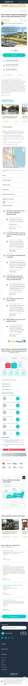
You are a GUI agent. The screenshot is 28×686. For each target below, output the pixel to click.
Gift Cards (3, 667)
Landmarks (4, 669)
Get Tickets (14, 55)
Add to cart (14, 454)
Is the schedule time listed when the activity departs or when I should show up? (15, 277)
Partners (3, 660)
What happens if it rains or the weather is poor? (15, 320)
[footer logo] (14, 674)
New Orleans (4, 10)
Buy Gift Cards (14, 504)
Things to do (10, 10)
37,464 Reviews (12, 6)
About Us (3, 657)
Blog (2, 662)
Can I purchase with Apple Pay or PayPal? (15, 256)
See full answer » (13, 224)
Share (21, 75)
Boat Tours (16, 10)
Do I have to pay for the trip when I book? (14, 299)
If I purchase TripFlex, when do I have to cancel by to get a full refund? (15, 234)
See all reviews (14, 616)
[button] (10, 228)
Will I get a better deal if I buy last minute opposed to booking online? (15, 212)
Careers (3, 664)
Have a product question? (9, 26)
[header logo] (9, 2)
